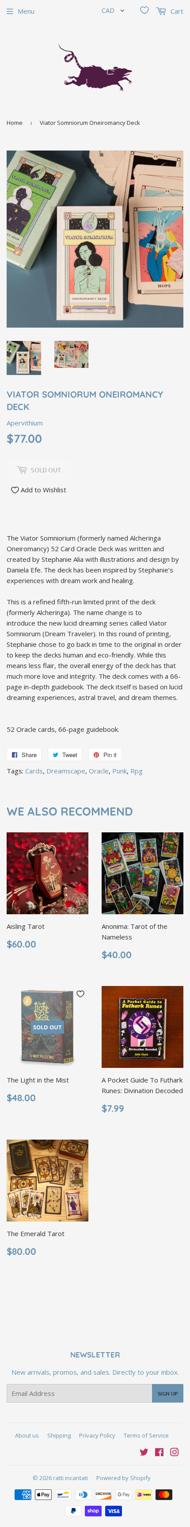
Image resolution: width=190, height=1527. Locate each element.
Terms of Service (146, 1435)
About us (27, 1435)
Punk (119, 770)
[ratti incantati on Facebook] (159, 1453)
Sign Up (168, 1393)
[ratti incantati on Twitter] (144, 1453)
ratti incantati (70, 1478)
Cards (34, 770)
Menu (26, 11)
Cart (176, 11)
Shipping (59, 1435)
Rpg (136, 770)
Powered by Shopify (123, 1478)
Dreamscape (65, 770)
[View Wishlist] (144, 10)
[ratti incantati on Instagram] (174, 1453)
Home (15, 123)
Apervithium (25, 422)
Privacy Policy (97, 1435)
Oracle (99, 770)
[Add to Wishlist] (80, 840)
